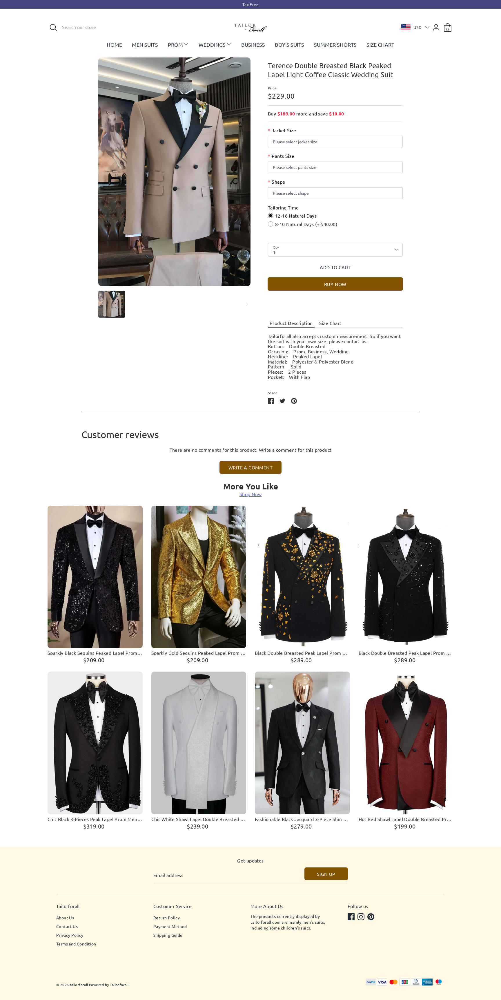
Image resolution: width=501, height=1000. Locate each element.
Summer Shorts (335, 44)
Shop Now (250, 494)
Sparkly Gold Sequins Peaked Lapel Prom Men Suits (198, 653)
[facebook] (352, 917)
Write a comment (250, 467)
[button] (413, 27)
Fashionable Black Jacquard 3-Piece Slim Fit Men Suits (302, 819)
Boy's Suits (289, 44)
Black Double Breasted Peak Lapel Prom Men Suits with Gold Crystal (302, 653)
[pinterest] (371, 917)
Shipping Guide (168, 935)
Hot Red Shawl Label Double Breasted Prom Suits (406, 819)
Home (114, 44)
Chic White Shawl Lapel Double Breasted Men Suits (198, 819)
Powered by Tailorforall (108, 984)
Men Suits (145, 44)
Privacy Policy (70, 935)
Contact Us (67, 926)
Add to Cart (335, 267)
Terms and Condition (76, 943)
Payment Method (170, 926)
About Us (65, 917)
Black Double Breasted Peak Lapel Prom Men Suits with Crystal (406, 653)
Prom (175, 44)
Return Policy (166, 917)
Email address (168, 875)
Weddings (212, 44)
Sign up (326, 874)
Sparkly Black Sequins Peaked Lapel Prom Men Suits (95, 653)
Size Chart (380, 44)
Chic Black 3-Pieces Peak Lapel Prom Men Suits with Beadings (95, 819)
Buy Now (335, 284)
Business (253, 44)
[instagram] (361, 917)
